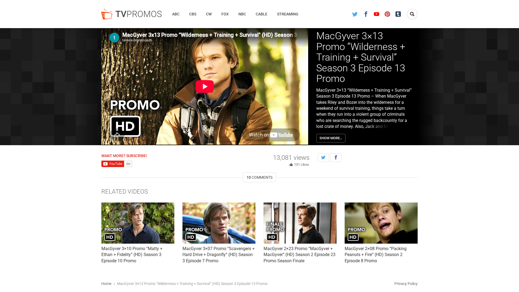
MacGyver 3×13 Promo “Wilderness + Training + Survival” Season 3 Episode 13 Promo (360, 57)
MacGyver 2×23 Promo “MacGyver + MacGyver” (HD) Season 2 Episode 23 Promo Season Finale (299, 254)
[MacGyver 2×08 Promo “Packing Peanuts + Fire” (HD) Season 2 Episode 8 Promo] (381, 223)
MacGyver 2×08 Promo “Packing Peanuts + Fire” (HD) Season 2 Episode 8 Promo (376, 254)
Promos (138, 14)
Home (106, 283)
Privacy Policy (406, 283)
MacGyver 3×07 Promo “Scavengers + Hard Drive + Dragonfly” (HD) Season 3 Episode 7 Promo (218, 254)
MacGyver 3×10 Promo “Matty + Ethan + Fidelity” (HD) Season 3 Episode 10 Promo (131, 254)
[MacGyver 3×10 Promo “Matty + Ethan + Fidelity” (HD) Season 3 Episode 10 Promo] (137, 223)
